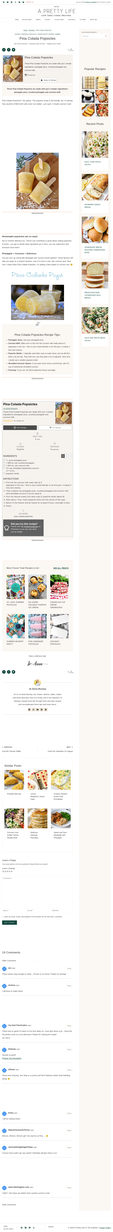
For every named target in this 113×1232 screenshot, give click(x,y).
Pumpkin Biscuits (14, 794)
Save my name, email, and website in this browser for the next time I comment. (33, 917)
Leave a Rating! (8, 868)
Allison (11, 1069)
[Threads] (15, 2)
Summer (57, 34)
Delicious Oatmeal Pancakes (34, 835)
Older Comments (9, 961)
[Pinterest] (3, 2)
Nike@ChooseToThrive (19, 1130)
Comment (7, 878)
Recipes (51, 34)
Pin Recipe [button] (56, 428)
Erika (10, 1113)
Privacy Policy (105, 1228)
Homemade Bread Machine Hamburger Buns (95, 249)
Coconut (18, 34)
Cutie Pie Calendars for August (60, 749)
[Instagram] (7, 2)
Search (51, 1227)
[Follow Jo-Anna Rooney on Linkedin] (41, 709)
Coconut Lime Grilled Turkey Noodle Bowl (13, 835)
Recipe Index (8, 1229)
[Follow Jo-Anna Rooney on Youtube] (37, 709)
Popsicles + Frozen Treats (39, 34)
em (9, 968)
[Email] (23, 2)
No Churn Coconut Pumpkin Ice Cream (37, 604)
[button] (4, 420)
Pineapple (25, 34)
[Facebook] (11, 2)
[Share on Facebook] (9, 49)
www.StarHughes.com (18, 1187)
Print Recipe (21, 428)
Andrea (11, 985)
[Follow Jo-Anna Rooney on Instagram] (33, 709)
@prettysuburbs (31, 526)
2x (66, 456)
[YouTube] (19, 2)
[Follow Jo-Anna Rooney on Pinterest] (45, 709)
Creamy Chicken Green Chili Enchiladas (60, 796)
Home (17, 19)
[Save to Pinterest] (4, 49)
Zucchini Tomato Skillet (11, 749)
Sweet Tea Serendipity (12, 1058)
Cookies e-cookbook (91, 2)
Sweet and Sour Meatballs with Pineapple (60, 835)
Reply (69, 968)
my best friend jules (17, 1025)
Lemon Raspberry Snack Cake (37, 796)
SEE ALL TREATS (61, 568)
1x (63, 456)
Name (6, 910)
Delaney (12, 1049)
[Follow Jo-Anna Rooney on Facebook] (29, 709)
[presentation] (16, 587)
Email (30, 910)
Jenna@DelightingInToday (20, 1147)
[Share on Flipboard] (13, 49)
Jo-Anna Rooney (22, 44)
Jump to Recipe (49, 80)
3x (70, 456)
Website (55, 910)
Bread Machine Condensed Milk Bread (93, 295)
